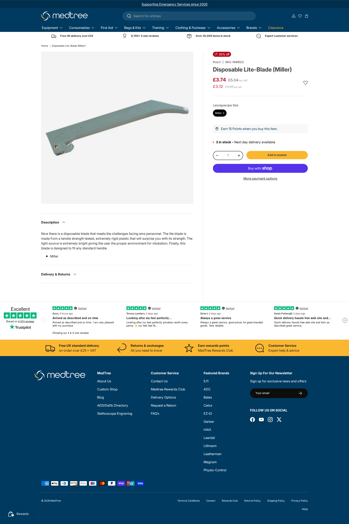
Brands (251, 28)
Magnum (210, 462)
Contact (210, 500)
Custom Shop (107, 389)
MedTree (55, 500)
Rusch (217, 62)
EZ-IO (208, 413)
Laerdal (209, 438)
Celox (208, 405)
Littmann (210, 446)
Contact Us (159, 381)
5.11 (206, 381)
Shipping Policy (276, 500)
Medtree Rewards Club (168, 389)
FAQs (305, 509)
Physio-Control (215, 470)
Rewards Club (230, 500)
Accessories (226, 28)
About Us (104, 381)
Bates (208, 397)
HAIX (207, 430)
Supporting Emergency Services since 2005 (174, 4)
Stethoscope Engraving (114, 413)
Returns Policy (252, 500)
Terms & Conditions (189, 500)
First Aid (107, 28)
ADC (207, 389)
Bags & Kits (132, 28)
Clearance (275, 28)
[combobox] (189, 16)
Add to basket (277, 155)
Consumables (79, 28)
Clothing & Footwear (190, 28)
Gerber (209, 422)
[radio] (220, 113)
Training (158, 28)
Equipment (50, 28)
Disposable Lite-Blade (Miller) (69, 46)
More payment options (260, 178)
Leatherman (212, 454)
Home (44, 46)
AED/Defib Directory (112, 405)
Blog (100, 397)
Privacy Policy (299, 500)
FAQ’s (155, 413)
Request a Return (163, 405)
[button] (306, 16)
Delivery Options (163, 397)
